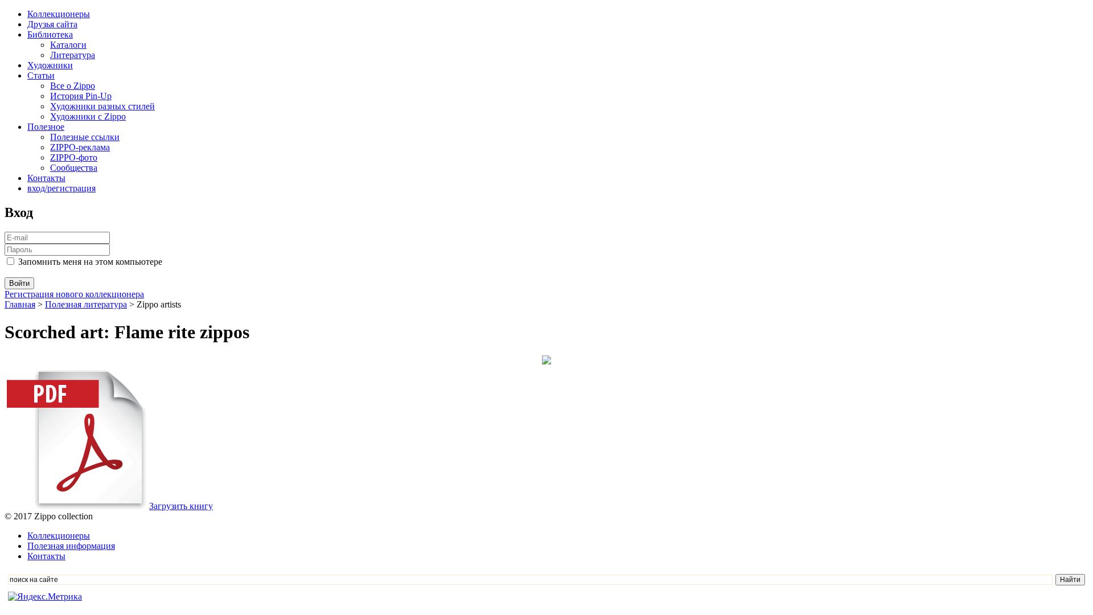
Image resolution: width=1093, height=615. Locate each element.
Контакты (46, 178)
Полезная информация (71, 546)
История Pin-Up (81, 96)
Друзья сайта (52, 24)
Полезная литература (86, 304)
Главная (20, 304)
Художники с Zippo (88, 116)
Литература (72, 55)
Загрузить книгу (181, 506)
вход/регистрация (61, 188)
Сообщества (73, 168)
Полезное (45, 127)
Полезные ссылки (85, 137)
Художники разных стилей (102, 106)
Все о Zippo (72, 86)
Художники (50, 65)
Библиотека (50, 34)
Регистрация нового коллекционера (74, 294)
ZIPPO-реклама (80, 147)
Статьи (41, 75)
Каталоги (68, 45)
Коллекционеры (58, 14)
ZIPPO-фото (73, 157)
